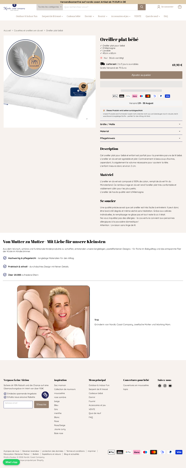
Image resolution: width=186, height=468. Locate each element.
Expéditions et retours (51, 454)
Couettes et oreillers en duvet (28, 30)
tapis (125, 389)
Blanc (56, 417)
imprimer (92, 451)
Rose (56, 421)
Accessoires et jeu (120, 16)
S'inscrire (41, 404)
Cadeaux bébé (73, 16)
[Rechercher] (142, 6)
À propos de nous (11, 451)
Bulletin (36, 454)
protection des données (52, 451)
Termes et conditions (75, 451)
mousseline (59, 393)
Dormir (88, 16)
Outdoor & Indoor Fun (26, 16)
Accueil (7, 30)
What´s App (11, 462)
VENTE (137, 16)
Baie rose (58, 433)
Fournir (102, 16)
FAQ (166, 16)
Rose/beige (59, 425)
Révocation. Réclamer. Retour (16, 454)
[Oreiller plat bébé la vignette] (21, 148)
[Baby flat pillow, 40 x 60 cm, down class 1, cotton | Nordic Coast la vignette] (21, 136)
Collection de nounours (65, 389)
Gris (56, 409)
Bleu (56, 405)
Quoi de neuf (152, 16)
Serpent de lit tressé (51, 16)
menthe (57, 413)
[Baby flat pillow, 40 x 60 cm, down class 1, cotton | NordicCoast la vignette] (46, 136)
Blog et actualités (71, 454)
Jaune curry (60, 429)
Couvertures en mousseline (136, 385)
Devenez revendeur (30, 451)
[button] (141, 84)
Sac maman (60, 385)
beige (57, 401)
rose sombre (60, 397)
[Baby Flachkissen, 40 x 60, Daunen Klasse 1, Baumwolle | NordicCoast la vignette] (9, 148)
